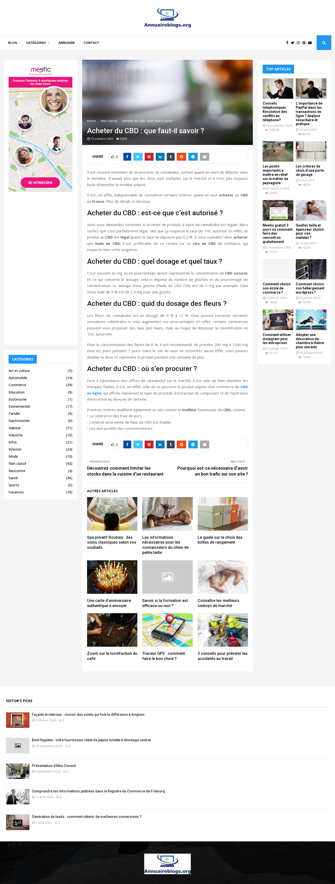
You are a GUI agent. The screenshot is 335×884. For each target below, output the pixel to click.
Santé (13, 478)
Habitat (15, 428)
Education (17, 392)
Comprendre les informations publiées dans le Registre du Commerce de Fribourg (98, 791)
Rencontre (17, 470)
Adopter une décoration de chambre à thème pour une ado (310, 341)
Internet (15, 449)
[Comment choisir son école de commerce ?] (278, 269)
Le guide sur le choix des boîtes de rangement (220, 540)
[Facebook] (288, 43)
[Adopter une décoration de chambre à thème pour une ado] (311, 320)
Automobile (18, 377)
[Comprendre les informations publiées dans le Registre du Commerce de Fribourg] (17, 796)
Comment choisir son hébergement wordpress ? (310, 288)
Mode (13, 456)
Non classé (17, 463)
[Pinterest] (305, 43)
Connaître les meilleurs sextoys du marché (218, 603)
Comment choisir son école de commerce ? (277, 288)
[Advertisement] (40, 266)
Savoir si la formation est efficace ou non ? (165, 603)
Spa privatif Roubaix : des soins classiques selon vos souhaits (111, 542)
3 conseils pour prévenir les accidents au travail (223, 656)
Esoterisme (18, 399)
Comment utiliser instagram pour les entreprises (277, 339)
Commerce (17, 384)
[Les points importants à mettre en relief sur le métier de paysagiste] (278, 151)
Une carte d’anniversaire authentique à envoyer (109, 603)
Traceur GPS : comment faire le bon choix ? (163, 656)
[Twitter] (294, 43)
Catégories (36, 42)
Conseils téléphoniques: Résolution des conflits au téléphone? (275, 111)
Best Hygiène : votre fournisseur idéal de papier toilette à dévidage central (91, 740)
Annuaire (66, 42)
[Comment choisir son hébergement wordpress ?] (311, 269)
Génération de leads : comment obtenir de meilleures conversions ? (87, 817)
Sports (14, 485)
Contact (91, 42)
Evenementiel (19, 406)
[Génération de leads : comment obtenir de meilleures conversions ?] (17, 822)
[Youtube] (311, 43)
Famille (14, 413)
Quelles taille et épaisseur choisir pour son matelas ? (310, 231)
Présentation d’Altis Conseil (54, 766)
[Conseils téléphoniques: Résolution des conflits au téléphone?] (278, 88)
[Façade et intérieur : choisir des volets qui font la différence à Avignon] (17, 720)
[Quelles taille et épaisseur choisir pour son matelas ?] (311, 210)
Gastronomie (19, 420)
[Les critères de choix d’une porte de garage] (311, 151)
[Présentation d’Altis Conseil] (17, 771)
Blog (12, 42)
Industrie (16, 435)
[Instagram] (299, 43)
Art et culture (19, 370)
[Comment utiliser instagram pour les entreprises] (278, 320)
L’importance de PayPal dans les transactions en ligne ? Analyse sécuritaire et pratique (309, 113)
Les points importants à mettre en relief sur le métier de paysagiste (275, 174)
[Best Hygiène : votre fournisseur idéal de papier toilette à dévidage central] (17, 745)
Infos (13, 442)
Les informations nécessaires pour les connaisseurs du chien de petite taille (165, 545)
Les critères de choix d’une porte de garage (310, 170)
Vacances (16, 492)
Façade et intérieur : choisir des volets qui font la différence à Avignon (88, 715)
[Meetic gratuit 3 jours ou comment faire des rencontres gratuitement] (278, 210)
